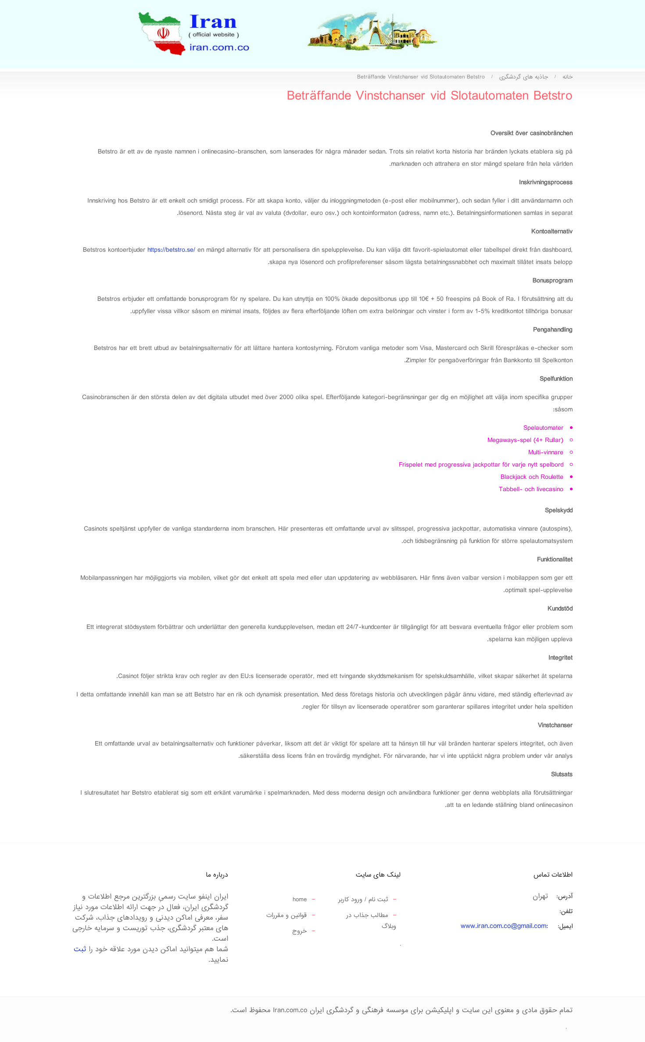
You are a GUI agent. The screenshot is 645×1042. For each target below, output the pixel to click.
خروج (299, 931)
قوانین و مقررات (286, 915)
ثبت (80, 949)
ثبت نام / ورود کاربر (363, 899)
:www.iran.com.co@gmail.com (504, 926)
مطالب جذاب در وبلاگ (371, 921)
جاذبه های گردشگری (523, 77)
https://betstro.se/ (171, 250)
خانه (568, 77)
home (300, 899)
